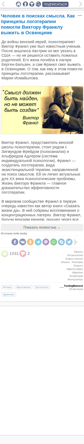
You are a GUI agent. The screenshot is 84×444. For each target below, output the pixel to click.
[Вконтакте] (22, 241)
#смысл (78, 265)
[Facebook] (14, 241)
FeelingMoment (73, 286)
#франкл (77, 272)
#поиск (65, 262)
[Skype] (61, 241)
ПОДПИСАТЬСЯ (55, 4)
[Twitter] (69, 241)
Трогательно (41, 287)
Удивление (8, 294)
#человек (77, 262)
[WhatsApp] (53, 241)
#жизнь (78, 252)
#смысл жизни (74, 258)
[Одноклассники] (30, 241)
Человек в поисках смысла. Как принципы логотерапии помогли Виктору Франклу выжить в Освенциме (38, 24)
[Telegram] (38, 241)
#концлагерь (75, 279)
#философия (75, 269)
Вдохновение (24, 287)
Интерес (7, 287)
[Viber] (45, 241)
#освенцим (76, 276)
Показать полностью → (42, 227)
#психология (75, 255)
